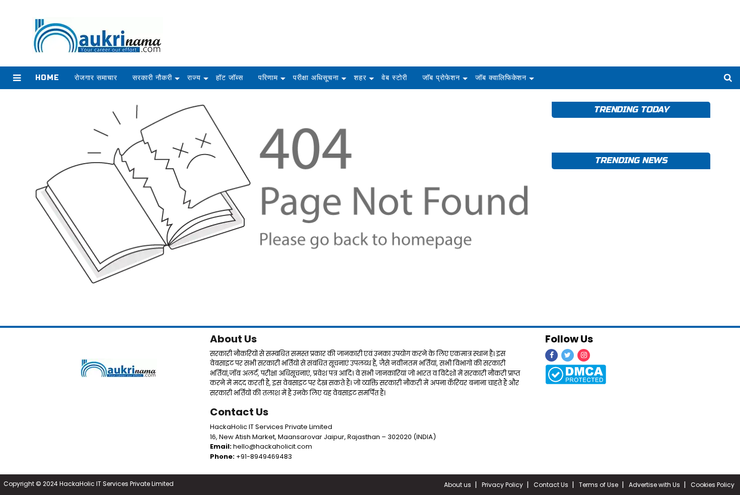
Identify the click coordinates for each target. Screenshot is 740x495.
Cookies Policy (712, 484)
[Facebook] (551, 355)
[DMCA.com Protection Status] (575, 373)
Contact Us (239, 412)
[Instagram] (583, 355)
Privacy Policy (502, 484)
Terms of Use (598, 484)
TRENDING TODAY (631, 109)
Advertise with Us (654, 484)
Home (47, 78)
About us (457, 484)
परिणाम (268, 78)
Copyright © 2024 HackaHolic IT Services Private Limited (89, 483)
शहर (360, 78)
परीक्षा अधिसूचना (316, 78)
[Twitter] (567, 355)
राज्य (194, 78)
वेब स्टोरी (394, 78)
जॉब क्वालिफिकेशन (501, 78)
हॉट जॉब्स (229, 78)
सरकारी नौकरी (152, 78)
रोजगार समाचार (96, 78)
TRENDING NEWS (631, 160)
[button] (17, 78)
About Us (233, 339)
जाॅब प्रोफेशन (441, 78)
